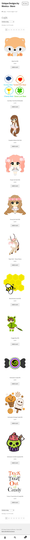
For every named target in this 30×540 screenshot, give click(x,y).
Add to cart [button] (15, 67)
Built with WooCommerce (8, 531)
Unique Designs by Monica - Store (10, 5)
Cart (23, 536)
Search (15, 537)
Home (4, 11)
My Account (5, 537)
